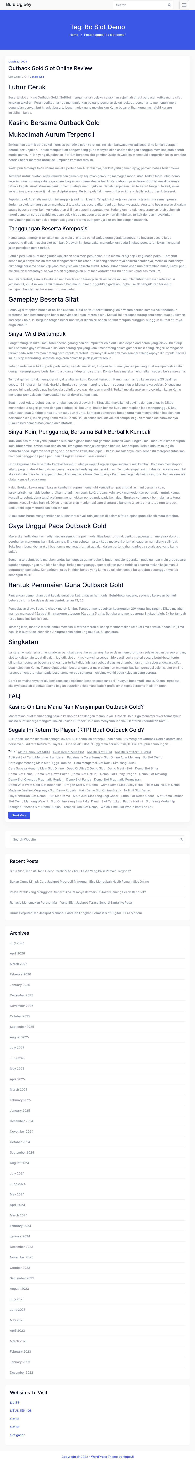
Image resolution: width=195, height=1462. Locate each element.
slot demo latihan (170, 796)
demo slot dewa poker (52, 774)
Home (74, 35)
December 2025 (21, 995)
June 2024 (18, 1184)
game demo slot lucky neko (122, 785)
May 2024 (17, 1194)
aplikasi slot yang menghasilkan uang (36, 757)
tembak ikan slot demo (81, 807)
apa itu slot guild (99, 752)
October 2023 (20, 1268)
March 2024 (18, 1215)
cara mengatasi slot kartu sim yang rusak (105, 763)
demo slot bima (146, 768)
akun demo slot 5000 (34, 752)
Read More (19, 815)
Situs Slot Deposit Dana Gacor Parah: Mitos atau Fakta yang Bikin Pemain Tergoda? (70, 871)
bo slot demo (152, 757)
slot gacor (17, 1435)
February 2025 (20, 1100)
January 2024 (20, 1236)
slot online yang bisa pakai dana (75, 801)
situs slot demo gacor (137, 796)
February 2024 (20, 1226)
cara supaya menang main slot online (36, 768)
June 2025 (18, 1058)
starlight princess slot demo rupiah (34, 807)
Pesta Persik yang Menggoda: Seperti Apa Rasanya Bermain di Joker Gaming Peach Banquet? (78, 892)
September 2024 (22, 1152)
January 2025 (20, 1110)
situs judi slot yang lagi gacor (95, 796)
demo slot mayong (153, 774)
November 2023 (21, 1257)
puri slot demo (59, 796)
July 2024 (17, 1173)
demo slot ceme (20, 774)
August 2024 (19, 1163)
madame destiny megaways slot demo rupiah (42, 790)
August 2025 (19, 1037)
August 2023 (19, 1289)
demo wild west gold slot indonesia (35, 785)
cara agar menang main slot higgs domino (39, 763)
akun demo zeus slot (68, 752)
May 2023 (17, 1320)
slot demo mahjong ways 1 (28, 801)
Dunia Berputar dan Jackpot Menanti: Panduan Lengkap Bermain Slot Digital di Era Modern (76, 913)
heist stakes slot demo (163, 785)
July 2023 (17, 1299)
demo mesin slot (120, 768)
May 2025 (17, 1068)
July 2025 (17, 1048)
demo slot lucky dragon (118, 774)
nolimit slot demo (137, 790)
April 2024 (17, 1205)
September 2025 (22, 1027)
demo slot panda (78, 779)
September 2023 (22, 1278)
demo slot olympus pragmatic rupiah (35, 779)
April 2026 (17, 953)
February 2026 (20, 974)
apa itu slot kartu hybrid (133, 752)
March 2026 (18, 964)
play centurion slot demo (27, 796)
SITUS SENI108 (21, 1410)
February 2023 (20, 1351)
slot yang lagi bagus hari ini (122, 801)
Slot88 (14, 1402)
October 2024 (20, 1142)
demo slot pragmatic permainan (117, 779)
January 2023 (20, 1362)
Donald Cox (37, 76)
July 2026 (17, 943)
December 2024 (21, 1121)
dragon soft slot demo (81, 785)
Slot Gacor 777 (17, 76)
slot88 (14, 1419)
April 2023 (17, 1330)
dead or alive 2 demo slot (86, 768)
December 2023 (21, 1247)
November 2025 (21, 1006)
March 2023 (18, 1341)
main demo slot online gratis (100, 790)
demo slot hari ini (84, 774)
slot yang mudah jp (160, 801)
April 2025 (17, 1079)
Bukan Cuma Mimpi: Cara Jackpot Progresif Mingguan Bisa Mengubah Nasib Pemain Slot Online (79, 881)
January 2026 (20, 985)
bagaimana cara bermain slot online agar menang (103, 757)
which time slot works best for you (127, 807)
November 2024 (21, 1131)
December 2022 (21, 1372)
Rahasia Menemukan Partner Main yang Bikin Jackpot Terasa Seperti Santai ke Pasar (71, 902)
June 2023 (18, 1309)
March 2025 (18, 1089)
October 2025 (20, 1016)
